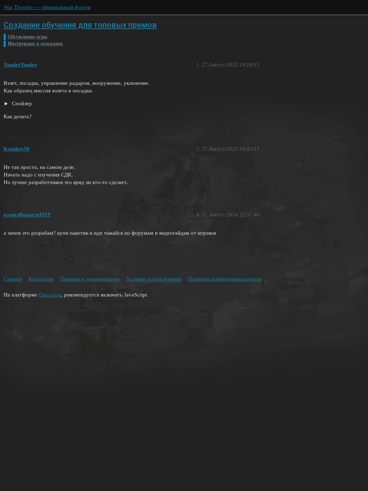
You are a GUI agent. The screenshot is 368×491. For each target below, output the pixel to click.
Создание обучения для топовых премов (80, 24)
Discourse (50, 295)
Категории (41, 279)
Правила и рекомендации (89, 279)
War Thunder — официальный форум (47, 7)
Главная (13, 279)
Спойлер (21, 103)
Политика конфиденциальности (225, 279)
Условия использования (153, 279)
